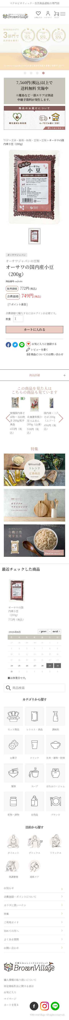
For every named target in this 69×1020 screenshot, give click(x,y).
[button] (8, 418)
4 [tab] (43, 73)
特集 (6, 914)
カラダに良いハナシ (15, 905)
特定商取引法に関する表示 (19, 986)
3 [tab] (37, 73)
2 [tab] (31, 73)
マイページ (10, 998)
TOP (6, 140)
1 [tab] (25, 73)
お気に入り (10, 992)
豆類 (43, 140)
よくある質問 (11, 939)
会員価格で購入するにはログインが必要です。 (32, 313)
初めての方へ (11, 931)
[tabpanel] (34, 42)
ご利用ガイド (11, 922)
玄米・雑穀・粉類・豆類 (25, 140)
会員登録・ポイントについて (20, 896)
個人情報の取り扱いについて (20, 980)
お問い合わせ (11, 948)
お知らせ (9, 888)
